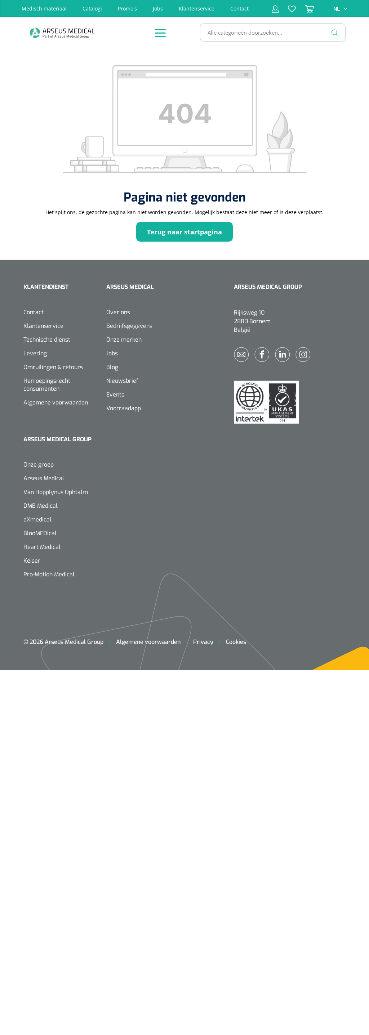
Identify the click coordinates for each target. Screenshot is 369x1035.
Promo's (127, 8)
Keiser (31, 560)
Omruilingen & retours (53, 367)
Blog (112, 367)
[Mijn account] (275, 9)
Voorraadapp (123, 408)
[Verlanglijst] (287, 9)
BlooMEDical (40, 533)
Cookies (236, 642)
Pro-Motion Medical (49, 574)
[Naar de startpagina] (81, 32)
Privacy (203, 642)
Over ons (118, 312)
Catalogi (92, 8)
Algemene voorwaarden (55, 402)
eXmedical (37, 519)
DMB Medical (40, 506)
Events (115, 394)
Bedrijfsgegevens (129, 326)
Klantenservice (196, 8)
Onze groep (38, 464)
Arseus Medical (43, 478)
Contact (239, 8)
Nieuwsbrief (122, 381)
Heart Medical (42, 547)
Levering (35, 353)
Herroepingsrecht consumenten (46, 385)
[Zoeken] (335, 32)
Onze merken (124, 339)
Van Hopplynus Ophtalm (55, 492)
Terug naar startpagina (184, 232)
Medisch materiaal (44, 8)
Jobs (158, 8)
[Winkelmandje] (305, 9)
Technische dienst (46, 339)
